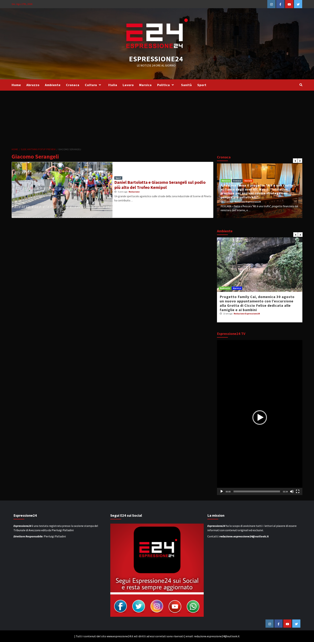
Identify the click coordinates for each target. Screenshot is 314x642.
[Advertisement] (157, 117)
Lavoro (128, 85)
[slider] (257, 491)
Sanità (186, 85)
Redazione (134, 191)
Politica (163, 85)
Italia (112, 85)
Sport (201, 85)
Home (16, 85)
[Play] (222, 491)
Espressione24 (156, 58)
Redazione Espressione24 (249, 201)
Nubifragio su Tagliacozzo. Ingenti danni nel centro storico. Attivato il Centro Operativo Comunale (257, 193)
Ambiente (53, 85)
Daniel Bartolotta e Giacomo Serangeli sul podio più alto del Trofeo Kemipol (160, 184)
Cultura (91, 85)
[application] (259, 417)
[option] (259, 190)
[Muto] (292, 491)
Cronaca (72, 85)
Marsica (145, 85)
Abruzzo (32, 85)
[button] (259, 417)
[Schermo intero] (297, 491)
